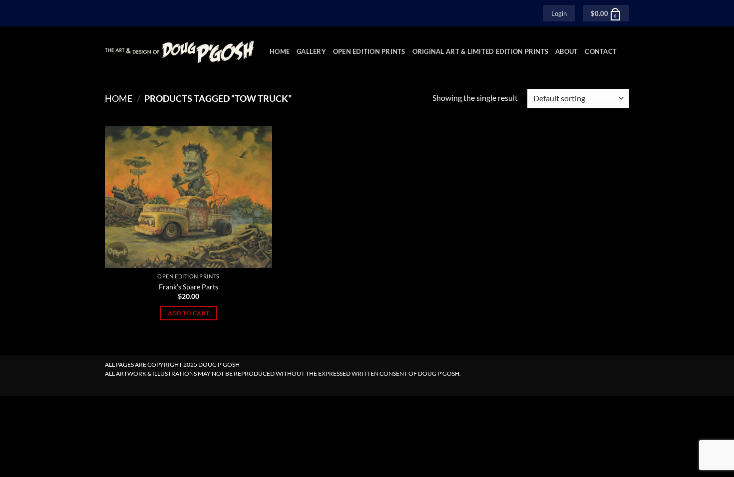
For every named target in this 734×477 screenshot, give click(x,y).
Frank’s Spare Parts (188, 286)
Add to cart (189, 313)
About (566, 51)
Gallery (311, 51)
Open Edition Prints (369, 51)
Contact (601, 51)
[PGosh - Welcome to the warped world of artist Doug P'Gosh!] (180, 51)
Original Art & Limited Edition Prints (480, 51)
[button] (559, 13)
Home (280, 51)
